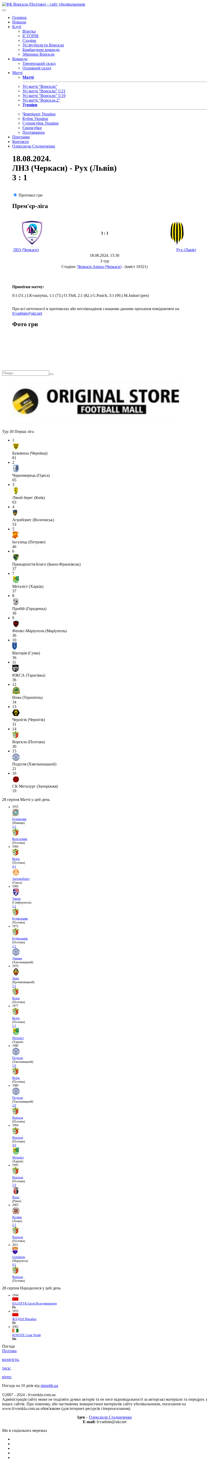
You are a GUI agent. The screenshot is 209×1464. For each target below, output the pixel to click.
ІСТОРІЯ (30, 36)
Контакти (20, 141)
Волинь (17, 1217)
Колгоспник (19, 839)
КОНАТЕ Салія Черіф (26, 1335)
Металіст (18, 1038)
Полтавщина (33, 132)
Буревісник (19, 819)
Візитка (29, 31)
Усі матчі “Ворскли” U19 (44, 95)
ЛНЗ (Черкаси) (26, 250)
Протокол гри (31, 195)
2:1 (14, 1225)
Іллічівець (18, 1257)
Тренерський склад (39, 63)
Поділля (17, 1058)
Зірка (15, 978)
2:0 (14, 1105)
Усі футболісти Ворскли (43, 45)
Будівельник (20, 918)
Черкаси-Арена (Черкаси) (99, 266)
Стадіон (29, 40)
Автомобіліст (21, 879)
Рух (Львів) (186, 250)
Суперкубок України (40, 123)
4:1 (14, 866)
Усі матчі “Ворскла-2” (41, 100)
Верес (16, 1197)
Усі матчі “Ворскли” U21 (44, 91)
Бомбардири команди (41, 49)
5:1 (14, 986)
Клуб (16, 27)
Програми (21, 137)
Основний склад (36, 68)
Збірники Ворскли (38, 54)
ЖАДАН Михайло (24, 1319)
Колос (16, 859)
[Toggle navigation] (4, 10)
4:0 (14, 1145)
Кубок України (35, 118)
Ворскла (17, 1117)
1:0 (14, 1065)
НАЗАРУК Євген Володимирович (34, 1303)
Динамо (17, 958)
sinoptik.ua (49, 1385)
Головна (19, 17)
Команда (19, 59)
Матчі (17, 72)
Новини (19, 22)
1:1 (14, 906)
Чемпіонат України (39, 114)
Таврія (16, 898)
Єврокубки (32, 128)
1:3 (14, 826)
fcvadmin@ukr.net (27, 313)
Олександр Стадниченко (33, 146)
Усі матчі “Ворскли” (39, 86)
